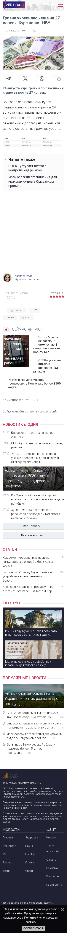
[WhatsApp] (42, 78)
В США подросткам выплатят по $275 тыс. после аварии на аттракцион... (35, 715)
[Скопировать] (58, 78)
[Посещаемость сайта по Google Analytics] (11, 775)
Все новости (31, 526)
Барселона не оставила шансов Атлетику (33, 435)
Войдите (8, 411)
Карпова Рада (23, 275)
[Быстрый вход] (53, 4)
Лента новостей (32, 535)
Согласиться (33, 928)
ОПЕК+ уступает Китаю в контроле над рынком (27, 168)
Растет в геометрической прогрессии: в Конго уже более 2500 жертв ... (34, 383)
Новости (52, 837)
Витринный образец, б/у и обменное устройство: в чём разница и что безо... (33, 576)
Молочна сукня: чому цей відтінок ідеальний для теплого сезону (28, 663)
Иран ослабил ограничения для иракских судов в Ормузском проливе (32, 181)
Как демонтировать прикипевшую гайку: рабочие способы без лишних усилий (33, 562)
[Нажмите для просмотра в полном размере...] (33, 142)
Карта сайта (54, 884)
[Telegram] (8, 78)
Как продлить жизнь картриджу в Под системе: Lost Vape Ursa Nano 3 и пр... (33, 589)
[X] (25, 78)
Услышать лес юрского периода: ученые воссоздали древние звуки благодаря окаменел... (35, 458)
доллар (26, 317)
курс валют (16, 310)
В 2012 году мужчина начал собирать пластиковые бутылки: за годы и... (31, 632)
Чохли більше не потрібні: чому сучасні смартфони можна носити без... (46, 344)
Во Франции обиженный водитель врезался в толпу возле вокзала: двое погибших (37, 499)
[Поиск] (46, 4)
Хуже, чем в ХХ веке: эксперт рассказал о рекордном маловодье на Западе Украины (36, 514)
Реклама (52, 868)
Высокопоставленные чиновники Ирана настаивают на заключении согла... (35, 725)
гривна (10, 317)
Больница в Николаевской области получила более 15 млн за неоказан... (31, 749)
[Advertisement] (33, 236)
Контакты (52, 876)
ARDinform (8, 788)
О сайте (51, 859)
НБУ (34, 310)
